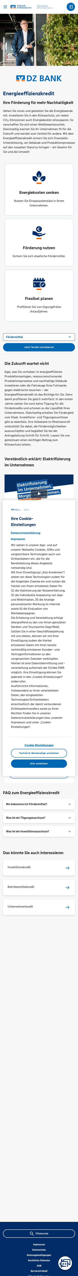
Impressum (39, 1244)
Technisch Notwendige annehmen (39, 753)
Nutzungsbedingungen (39, 1255)
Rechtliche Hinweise (39, 1260)
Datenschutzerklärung (25, 533)
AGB (39, 1265)
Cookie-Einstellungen (39, 745)
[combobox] (39, 336)
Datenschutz (39, 1249)
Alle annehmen (39, 763)
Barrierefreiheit (39, 1271)
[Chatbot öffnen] (65, 1263)
